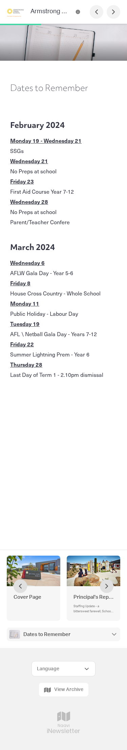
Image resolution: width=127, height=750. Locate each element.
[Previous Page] (96, 12)
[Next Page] (113, 12)
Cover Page (27, 597)
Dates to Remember (46, 634)
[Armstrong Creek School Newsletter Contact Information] (78, 12)
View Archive (68, 689)
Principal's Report (93, 597)
